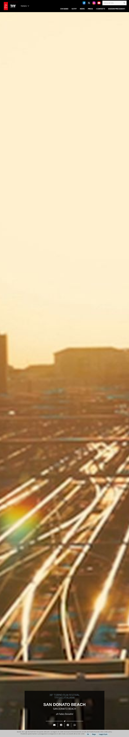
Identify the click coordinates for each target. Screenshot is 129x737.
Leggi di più (103, 734)
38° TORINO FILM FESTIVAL (64, 695)
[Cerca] (124, 3)
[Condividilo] (61, 725)
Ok (88, 734)
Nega (94, 734)
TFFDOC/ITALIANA (64, 697)
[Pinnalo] (67, 725)
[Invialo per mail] (54, 725)
